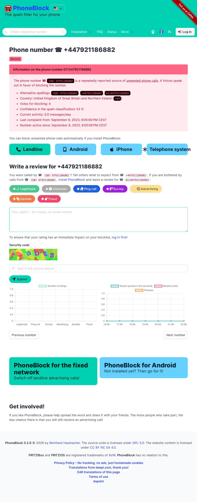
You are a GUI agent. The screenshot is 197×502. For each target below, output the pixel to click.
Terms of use (98, 477)
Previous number (24, 335)
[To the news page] (161, 31)
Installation (79, 32)
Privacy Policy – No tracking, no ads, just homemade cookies (98, 463)
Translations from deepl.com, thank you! (99, 467)
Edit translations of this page (98, 472)
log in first (119, 237)
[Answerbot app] (153, 31)
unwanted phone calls (142, 80)
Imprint (98, 481)
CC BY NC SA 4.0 (103, 447)
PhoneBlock (31, 8)
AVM (112, 455)
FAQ (100, 32)
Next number (175, 335)
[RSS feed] (169, 31)
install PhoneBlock (71, 179)
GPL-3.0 (138, 443)
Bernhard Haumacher (64, 443)
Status (112, 32)
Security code (19, 245)
